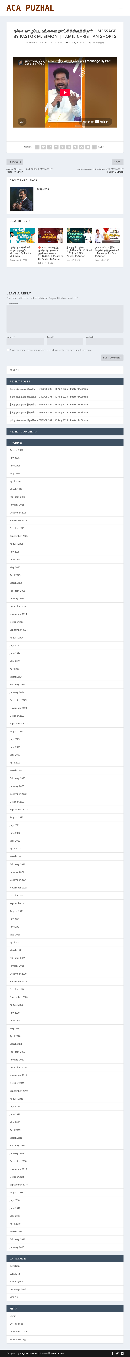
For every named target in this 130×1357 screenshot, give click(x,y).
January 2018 (17, 1247)
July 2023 (15, 739)
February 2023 (17, 778)
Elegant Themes (28, 1353)
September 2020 (19, 997)
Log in (13, 1315)
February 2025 (17, 590)
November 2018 (18, 1169)
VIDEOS (80, 42)
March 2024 (16, 676)
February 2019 (17, 1145)
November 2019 (18, 1075)
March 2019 (16, 1137)
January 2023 (17, 786)
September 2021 (19, 903)
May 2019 (15, 1122)
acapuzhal (42, 42)
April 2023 (15, 762)
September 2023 (19, 723)
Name (10, 337)
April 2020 (15, 1036)
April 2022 (15, 848)
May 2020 (15, 1028)
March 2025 (16, 582)
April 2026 (15, 481)
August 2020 (16, 1004)
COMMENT (12, 303)
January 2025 (17, 598)
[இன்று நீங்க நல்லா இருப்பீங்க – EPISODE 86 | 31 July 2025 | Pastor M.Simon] (79, 235)
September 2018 (19, 1184)
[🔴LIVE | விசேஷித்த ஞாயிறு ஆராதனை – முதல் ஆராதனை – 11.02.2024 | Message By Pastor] (51, 235)
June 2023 (15, 747)
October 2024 (17, 621)
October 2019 (17, 1082)
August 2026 (16, 450)
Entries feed (16, 1323)
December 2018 (18, 1161)
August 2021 (16, 911)
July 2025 (15, 551)
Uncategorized (18, 1289)
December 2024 (18, 606)
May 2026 (15, 473)
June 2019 (15, 1114)
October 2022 (17, 801)
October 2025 (17, 528)
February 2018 (17, 1239)
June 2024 (15, 653)
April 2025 (15, 575)
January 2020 (17, 1059)
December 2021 (18, 879)
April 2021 (15, 942)
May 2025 (15, 567)
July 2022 (15, 825)
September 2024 (19, 629)
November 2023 (18, 707)
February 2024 (17, 684)
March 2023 (16, 770)
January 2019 (17, 1153)
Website (90, 337)
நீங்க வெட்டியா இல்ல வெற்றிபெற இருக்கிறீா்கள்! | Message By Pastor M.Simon (107, 252)
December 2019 (18, 1067)
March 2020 (16, 1043)
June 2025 (15, 559)
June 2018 (15, 1208)
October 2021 (17, 895)
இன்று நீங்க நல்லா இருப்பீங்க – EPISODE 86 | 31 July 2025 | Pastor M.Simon (79, 252)
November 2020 (18, 981)
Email (51, 337)
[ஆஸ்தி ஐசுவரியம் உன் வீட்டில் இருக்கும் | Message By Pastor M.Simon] (22, 235)
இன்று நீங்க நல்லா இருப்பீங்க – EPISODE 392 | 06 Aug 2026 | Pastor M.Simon (49, 420)
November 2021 (18, 887)
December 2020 (18, 973)
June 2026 (15, 465)
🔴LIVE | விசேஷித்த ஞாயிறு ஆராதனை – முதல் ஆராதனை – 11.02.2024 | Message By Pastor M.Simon (50, 253)
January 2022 (17, 872)
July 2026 (15, 457)
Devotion (15, 1265)
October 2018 (17, 1176)
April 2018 (15, 1223)
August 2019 (16, 1098)
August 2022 (16, 817)
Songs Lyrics (16, 1281)
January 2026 (17, 504)
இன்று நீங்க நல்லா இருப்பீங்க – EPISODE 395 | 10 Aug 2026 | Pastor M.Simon (49, 396)
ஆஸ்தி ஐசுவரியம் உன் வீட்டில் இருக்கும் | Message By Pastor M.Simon (21, 252)
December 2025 (18, 512)
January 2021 (17, 965)
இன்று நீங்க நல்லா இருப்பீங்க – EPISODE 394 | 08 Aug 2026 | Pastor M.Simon (49, 404)
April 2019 (15, 1129)
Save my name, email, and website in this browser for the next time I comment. (51, 349)
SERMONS (70, 42)
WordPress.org (18, 1339)
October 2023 (17, 715)
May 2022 (15, 840)
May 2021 (15, 934)
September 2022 (19, 809)
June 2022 (15, 832)
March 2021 (16, 950)
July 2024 (15, 645)
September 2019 (19, 1090)
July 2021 (15, 918)
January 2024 (17, 692)
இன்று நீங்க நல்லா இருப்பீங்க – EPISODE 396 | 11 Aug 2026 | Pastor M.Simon (49, 388)
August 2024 (16, 637)
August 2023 (16, 731)
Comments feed (19, 1331)
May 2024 (15, 660)
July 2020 (15, 1012)
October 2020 (17, 989)
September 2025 (19, 535)
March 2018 (16, 1231)
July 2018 (15, 1200)
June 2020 (15, 1020)
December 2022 (18, 793)
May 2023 (15, 754)
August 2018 (16, 1192)
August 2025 (16, 543)
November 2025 (18, 520)
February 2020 (17, 1051)
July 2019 (15, 1106)
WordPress (58, 1353)
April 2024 (15, 668)
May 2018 (15, 1215)
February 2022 (17, 864)
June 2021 (15, 926)
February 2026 (17, 496)
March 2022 (16, 856)
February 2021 (17, 957)
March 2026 (16, 489)
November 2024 (18, 614)
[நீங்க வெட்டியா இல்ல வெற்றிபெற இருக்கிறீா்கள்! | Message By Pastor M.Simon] (107, 235)
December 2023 (18, 700)
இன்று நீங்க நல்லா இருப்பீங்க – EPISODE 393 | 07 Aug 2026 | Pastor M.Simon (49, 412)
